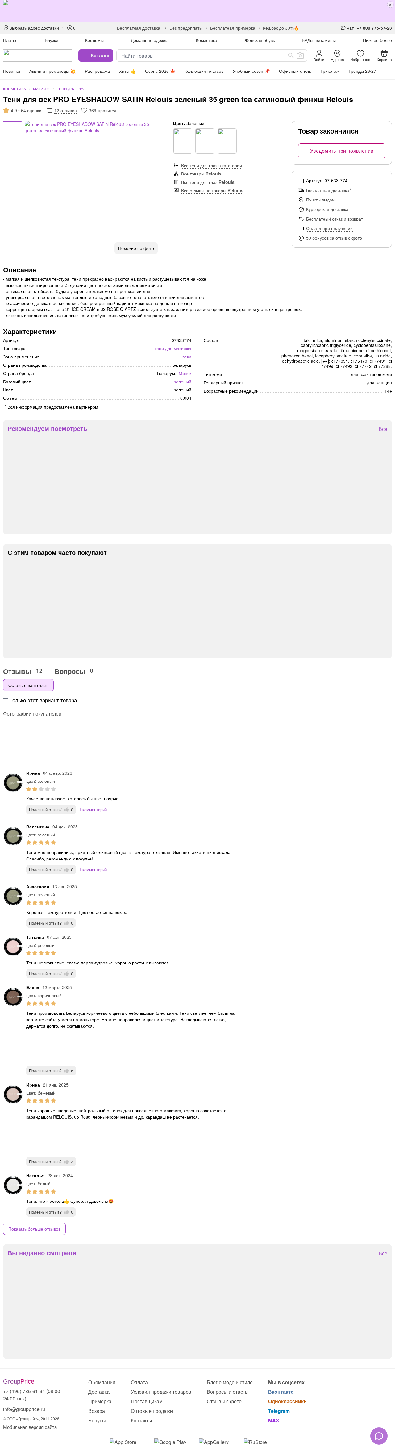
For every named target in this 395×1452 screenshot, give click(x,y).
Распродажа (97, 71)
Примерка (99, 1401)
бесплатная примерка (232, 28)
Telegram (279, 1410)
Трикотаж (329, 71)
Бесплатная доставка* (328, 190)
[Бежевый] (204, 141)
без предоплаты (185, 28)
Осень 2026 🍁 (160, 71)
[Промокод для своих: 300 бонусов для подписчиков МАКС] (197, 11)
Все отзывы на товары (212, 190)
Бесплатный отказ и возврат (334, 219)
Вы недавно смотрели (42, 1253)
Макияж (41, 88)
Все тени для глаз (208, 182)
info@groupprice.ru (24, 1409)
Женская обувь (259, 40)
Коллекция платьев (204, 71)
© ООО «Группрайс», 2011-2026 (31, 1418)
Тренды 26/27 (362, 71)
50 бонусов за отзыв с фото (334, 238)
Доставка (99, 1391)
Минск (185, 373)
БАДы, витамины (319, 40)
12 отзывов (65, 110)
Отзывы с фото (224, 1401)
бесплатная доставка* (139, 28)
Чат (350, 28)
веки (186, 356)
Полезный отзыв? (51, 809)
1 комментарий (93, 809)
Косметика (206, 40)
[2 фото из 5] (12, 125)
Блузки (51, 40)
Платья (10, 40)
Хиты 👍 (127, 71)
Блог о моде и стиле (230, 1382)
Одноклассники (287, 1401)
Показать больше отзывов (34, 1229)
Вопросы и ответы (228, 1391)
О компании (101, 1382)
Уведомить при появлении (341, 150)
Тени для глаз (71, 88)
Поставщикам (147, 1401)
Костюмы (94, 40)
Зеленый (182, 381)
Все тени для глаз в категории (211, 165)
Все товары (201, 174)
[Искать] (291, 55)
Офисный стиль (295, 71)
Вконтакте (280, 1391)
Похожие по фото (136, 248)
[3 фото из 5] (12, 128)
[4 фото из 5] (12, 131)
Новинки (11, 71)
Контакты (141, 1420)
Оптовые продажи (152, 1410)
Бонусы (97, 1420)
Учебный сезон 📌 (251, 71)
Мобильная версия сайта (30, 1427)
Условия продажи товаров (161, 1391)
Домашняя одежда (150, 40)
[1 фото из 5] (12, 122)
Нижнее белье (377, 40)
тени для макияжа (173, 348)
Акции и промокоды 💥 (52, 71)
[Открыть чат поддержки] (379, 1436)
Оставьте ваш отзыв (28, 685)
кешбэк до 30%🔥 (281, 28)
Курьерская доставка (327, 209)
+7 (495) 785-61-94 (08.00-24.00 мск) (32, 1395)
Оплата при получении (329, 228)
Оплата (139, 1382)
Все (383, 429)
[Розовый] (227, 141)
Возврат (97, 1410)
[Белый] (182, 141)
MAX (273, 1420)
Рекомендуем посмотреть (47, 428)
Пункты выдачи (321, 199)
